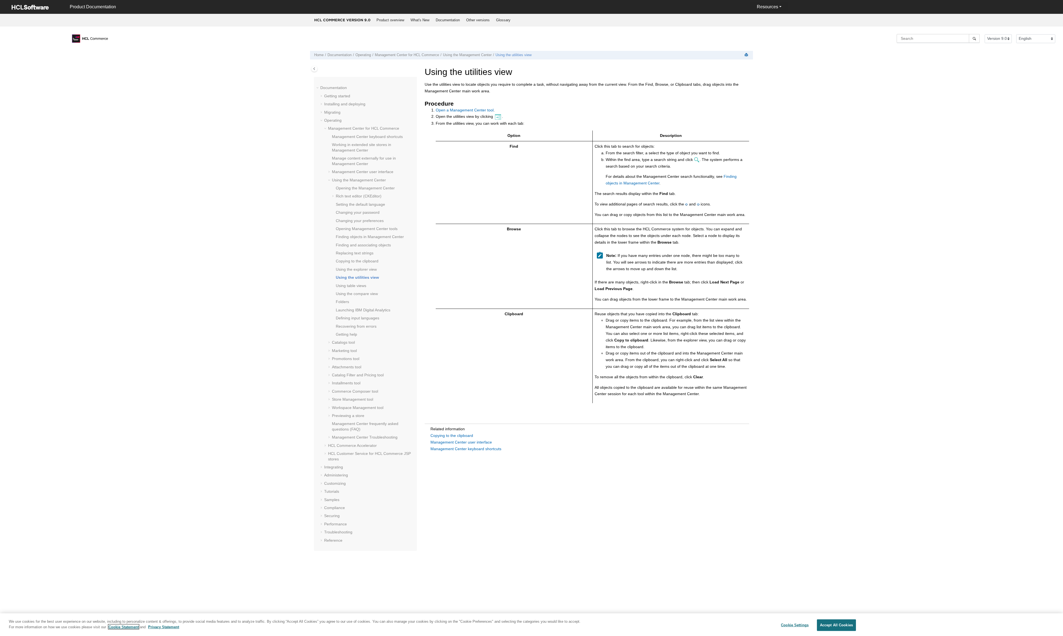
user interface (362, 172)
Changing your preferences (360, 220)
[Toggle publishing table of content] (314, 69)
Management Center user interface (461, 442)
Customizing (335, 483)
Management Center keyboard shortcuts (465, 449)
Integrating (333, 467)
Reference (333, 540)
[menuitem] (390, 20)
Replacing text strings (354, 253)
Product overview (390, 20)
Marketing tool (344, 350)
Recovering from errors (356, 326)
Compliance (334, 507)
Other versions (478, 20)
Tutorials (331, 491)
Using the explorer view (356, 269)
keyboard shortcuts (367, 136)
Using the (467, 55)
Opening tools (367, 228)
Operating (363, 55)
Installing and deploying (344, 104)
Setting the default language (360, 204)
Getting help (346, 334)
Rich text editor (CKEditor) (358, 196)
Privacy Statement (163, 627)
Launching (363, 310)
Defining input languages (357, 318)
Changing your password (358, 212)
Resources (767, 6)
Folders (342, 301)
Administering (336, 475)
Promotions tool (345, 358)
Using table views (351, 285)
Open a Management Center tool (465, 110)
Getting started (337, 96)
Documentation (448, 20)
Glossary (503, 20)
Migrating (332, 112)
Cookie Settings (795, 625)
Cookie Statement (124, 627)
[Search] (974, 38)
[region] (531, 624)
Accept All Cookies (836, 625)
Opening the (365, 188)
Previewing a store (348, 415)
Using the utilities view (514, 55)
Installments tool (346, 383)
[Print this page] (747, 55)
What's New (420, 20)
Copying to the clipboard (357, 261)
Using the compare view (357, 293)
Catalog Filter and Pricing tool (358, 375)
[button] (318, 88)
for (407, 55)
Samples (331, 499)
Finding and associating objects (363, 245)
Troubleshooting (365, 437)
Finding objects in (370, 236)
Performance (335, 524)
